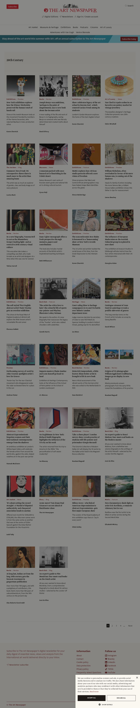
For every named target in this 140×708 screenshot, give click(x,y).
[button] (107, 704)
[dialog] (107, 691)
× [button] (137, 678)
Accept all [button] (91, 698)
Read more (94, 691)
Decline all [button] (121, 698)
